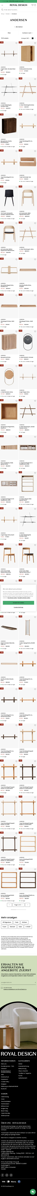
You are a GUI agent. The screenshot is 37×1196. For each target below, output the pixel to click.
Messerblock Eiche (5, 357)
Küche (20, 1075)
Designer (3, 1084)
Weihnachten (5, 1115)
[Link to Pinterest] (11, 1175)
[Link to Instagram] (6, 1175)
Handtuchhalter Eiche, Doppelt (25, 286)
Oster (2, 1099)
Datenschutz (5, 1077)
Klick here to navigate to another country (13, 1138)
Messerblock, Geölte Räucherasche (6, 141)
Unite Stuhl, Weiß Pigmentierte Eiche (6, 571)
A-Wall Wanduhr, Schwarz (26, 357)
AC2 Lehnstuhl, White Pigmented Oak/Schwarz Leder (7, 250)
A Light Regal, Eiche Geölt (7, 535)
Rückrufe (4, 1088)
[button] (32, 5)
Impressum (4, 1079)
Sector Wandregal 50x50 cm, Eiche (26, 860)
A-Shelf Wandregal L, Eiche (26, 249)
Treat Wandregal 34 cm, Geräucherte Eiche (7, 715)
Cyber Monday (5, 1113)
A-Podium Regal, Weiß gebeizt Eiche (25, 499)
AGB (2, 1074)
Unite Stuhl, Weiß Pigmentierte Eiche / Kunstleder (24, 571)
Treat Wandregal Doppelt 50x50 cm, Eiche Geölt (26, 824)
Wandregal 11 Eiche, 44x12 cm (26, 322)
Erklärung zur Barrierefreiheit (9, 1086)
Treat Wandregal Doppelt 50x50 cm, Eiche (7, 824)
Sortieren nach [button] (26, 33)
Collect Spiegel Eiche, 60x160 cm (27, 643)
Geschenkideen (6, 1101)
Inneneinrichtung (23, 1066)
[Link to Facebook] (2, 1175)
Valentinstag (5, 1096)
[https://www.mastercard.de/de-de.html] (8, 1181)
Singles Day (4, 1108)
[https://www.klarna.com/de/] (13, 1182)
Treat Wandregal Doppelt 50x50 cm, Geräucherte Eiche (7, 860)
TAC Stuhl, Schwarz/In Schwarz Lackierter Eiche (7, 214)
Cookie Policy (5, 1081)
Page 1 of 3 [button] (17, 905)
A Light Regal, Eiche (24, 392)
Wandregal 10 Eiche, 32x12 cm (7, 322)
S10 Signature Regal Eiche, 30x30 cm (7, 427)
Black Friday (4, 1111)
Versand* (4, 1068)
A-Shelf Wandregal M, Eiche (26, 105)
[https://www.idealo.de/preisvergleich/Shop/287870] (19, 1181)
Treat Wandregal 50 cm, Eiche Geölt (25, 715)
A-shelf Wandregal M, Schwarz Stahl (25, 535)
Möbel (20, 1063)
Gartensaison (5, 1103)
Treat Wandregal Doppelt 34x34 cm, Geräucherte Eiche (26, 788)
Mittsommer (5, 1106)
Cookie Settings (18, 607)
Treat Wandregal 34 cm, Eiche (7, 178)
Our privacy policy (12, 597)
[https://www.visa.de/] (3, 1182)
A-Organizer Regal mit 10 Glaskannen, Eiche (7, 499)
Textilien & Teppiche (24, 1073)
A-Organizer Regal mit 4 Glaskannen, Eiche (25, 463)
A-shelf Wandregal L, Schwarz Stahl (6, 105)
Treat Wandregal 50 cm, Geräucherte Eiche (7, 751)
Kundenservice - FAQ (7, 1066)
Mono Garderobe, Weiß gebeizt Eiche (7, 463)
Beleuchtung (22, 1068)
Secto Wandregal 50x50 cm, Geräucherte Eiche (27, 896)
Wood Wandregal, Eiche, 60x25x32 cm (7, 286)
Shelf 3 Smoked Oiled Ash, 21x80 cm (8, 643)
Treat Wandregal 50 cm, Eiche (25, 141)
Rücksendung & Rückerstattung (6, 1071)
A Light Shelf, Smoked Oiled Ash (8, 69)
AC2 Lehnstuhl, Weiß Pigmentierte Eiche (25, 214)
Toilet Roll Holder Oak (25, 177)
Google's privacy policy (24, 597)
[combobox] (27, 33)
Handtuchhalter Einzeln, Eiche (7, 679)
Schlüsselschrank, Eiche (25, 69)
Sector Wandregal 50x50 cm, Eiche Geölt (7, 896)
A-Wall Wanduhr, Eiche (7, 392)
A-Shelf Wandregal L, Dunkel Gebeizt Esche (26, 427)
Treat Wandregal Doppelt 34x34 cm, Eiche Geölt (7, 788)
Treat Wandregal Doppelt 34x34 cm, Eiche (26, 751)
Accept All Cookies (18, 602)
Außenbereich (22, 1078)
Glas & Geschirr (23, 1071)
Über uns (3, 1063)
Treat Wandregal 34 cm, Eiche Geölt (25, 679)
